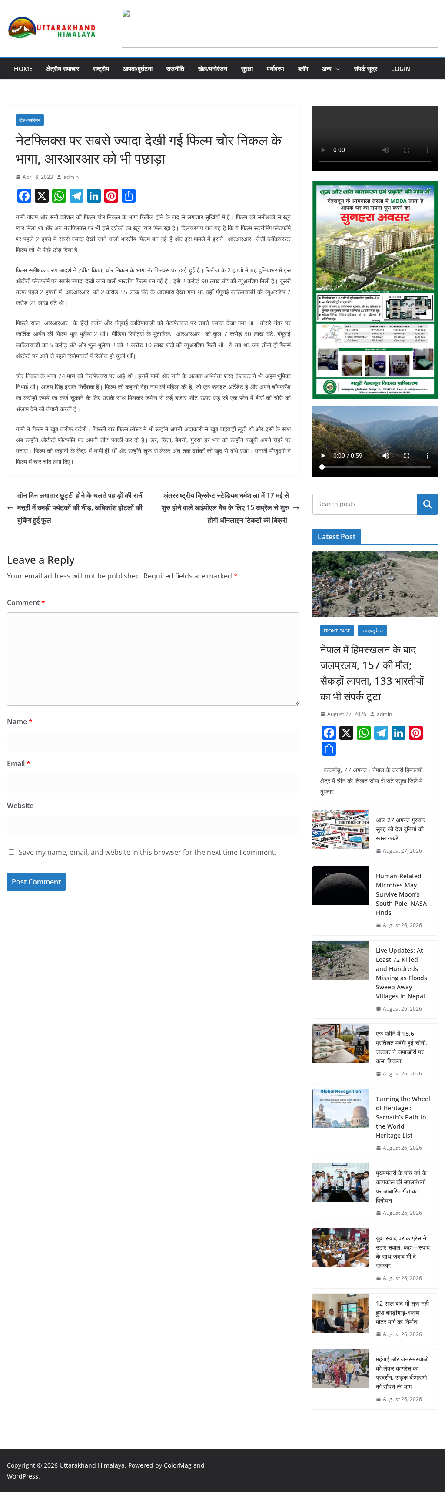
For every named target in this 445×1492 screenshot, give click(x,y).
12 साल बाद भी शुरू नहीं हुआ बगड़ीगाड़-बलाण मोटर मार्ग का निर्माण (402, 1312)
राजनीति (175, 68)
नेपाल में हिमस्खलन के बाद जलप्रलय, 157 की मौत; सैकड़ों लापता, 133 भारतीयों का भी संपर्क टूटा (372, 672)
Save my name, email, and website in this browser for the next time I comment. (147, 852)
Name (20, 721)
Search (427, 504)
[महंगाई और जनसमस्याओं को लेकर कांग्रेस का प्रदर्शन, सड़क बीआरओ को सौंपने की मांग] (340, 1379)
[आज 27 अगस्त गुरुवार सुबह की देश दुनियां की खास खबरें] (340, 835)
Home (23, 68)
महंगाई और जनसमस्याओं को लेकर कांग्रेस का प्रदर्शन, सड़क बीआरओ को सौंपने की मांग (402, 1373)
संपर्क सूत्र (365, 68)
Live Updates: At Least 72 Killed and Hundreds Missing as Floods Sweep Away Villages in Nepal (401, 973)
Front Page (337, 631)
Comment (26, 602)
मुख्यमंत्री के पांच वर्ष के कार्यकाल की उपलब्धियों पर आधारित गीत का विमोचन (401, 1186)
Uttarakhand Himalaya (92, 1465)
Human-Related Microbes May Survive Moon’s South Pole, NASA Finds (401, 894)
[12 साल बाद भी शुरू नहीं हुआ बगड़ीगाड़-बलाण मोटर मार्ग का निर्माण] (340, 1319)
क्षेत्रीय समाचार (62, 68)
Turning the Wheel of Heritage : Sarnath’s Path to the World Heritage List (403, 1117)
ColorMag (178, 1465)
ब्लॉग (303, 68)
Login (400, 68)
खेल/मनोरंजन (212, 68)
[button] (336, 69)
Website (20, 805)
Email (18, 763)
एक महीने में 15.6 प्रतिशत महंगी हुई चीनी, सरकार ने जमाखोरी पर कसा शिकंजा (401, 1047)
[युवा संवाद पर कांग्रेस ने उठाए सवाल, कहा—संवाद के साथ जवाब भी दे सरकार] (340, 1258)
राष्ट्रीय (101, 68)
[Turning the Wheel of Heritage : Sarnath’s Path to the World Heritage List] (340, 1123)
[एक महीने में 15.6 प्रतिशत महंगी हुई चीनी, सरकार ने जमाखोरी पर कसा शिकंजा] (340, 1054)
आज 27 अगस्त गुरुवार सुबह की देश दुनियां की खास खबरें (400, 829)
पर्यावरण (275, 68)
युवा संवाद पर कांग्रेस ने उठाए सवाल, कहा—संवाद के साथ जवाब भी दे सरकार (403, 1252)
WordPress (22, 1476)
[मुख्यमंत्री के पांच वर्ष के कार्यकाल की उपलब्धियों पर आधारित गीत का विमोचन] (340, 1193)
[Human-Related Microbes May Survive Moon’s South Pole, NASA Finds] (340, 900)
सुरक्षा (247, 68)
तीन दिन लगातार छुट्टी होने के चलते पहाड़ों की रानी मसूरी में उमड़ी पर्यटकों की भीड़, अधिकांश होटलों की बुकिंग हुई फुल (80, 508)
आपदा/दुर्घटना (138, 68)
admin (71, 177)
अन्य (327, 68)
